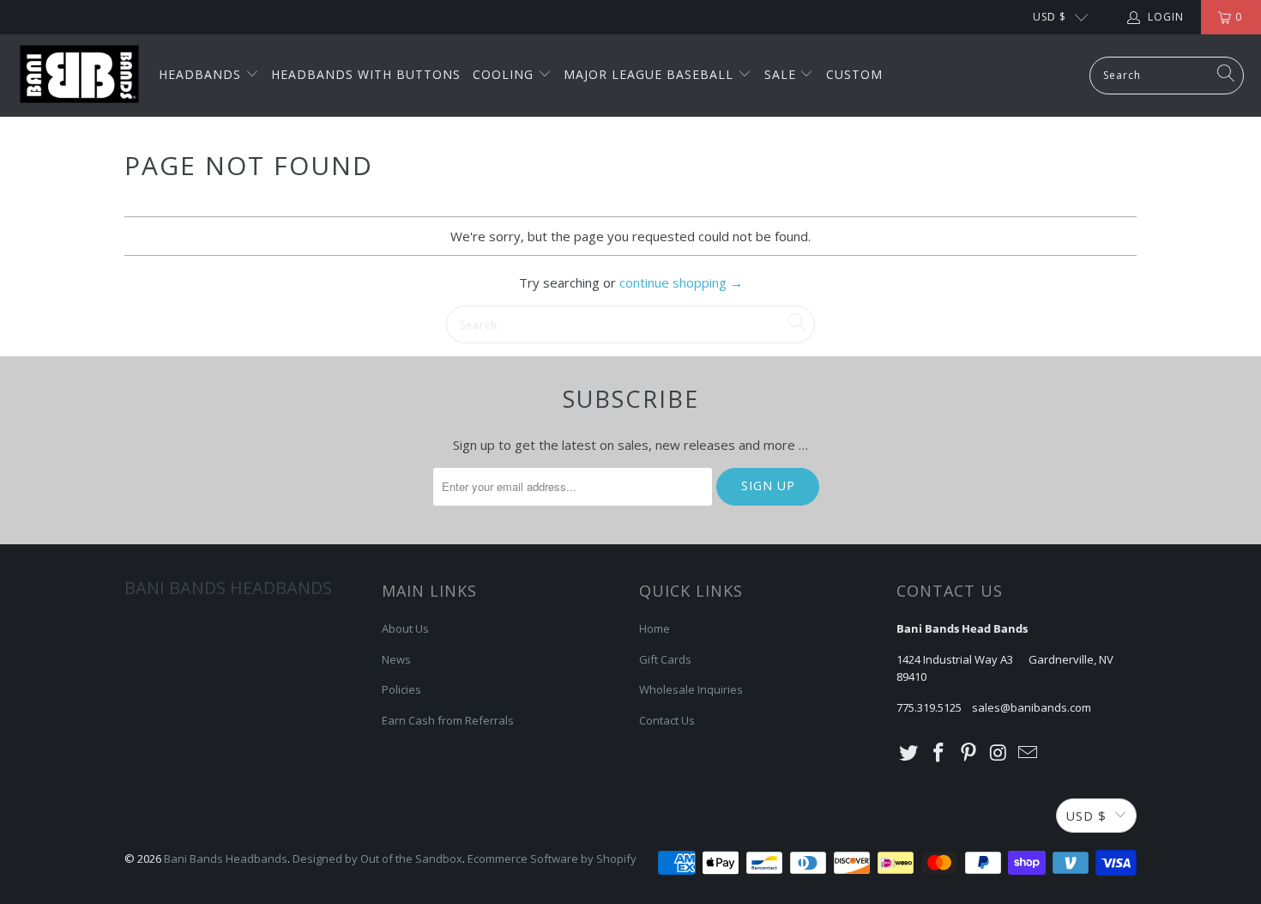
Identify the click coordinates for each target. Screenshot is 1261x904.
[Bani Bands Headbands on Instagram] (998, 753)
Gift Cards (665, 659)
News (396, 659)
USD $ (1049, 16)
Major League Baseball (651, 74)
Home (654, 628)
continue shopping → (681, 282)
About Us (405, 628)
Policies (401, 689)
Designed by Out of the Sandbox (377, 858)
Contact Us (667, 720)
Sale (782, 74)
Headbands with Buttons (366, 74)
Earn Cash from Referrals (448, 720)
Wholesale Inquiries (691, 689)
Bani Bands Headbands (225, 858)
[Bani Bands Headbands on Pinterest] (968, 753)
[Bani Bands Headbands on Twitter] (909, 753)
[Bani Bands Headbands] (79, 75)
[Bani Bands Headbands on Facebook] (939, 753)
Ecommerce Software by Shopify (552, 858)
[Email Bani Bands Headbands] (1028, 753)
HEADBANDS (202, 74)
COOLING (505, 74)
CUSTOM (854, 74)
